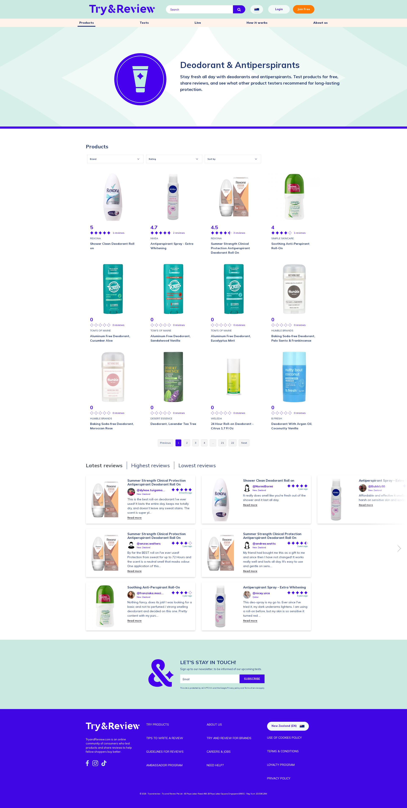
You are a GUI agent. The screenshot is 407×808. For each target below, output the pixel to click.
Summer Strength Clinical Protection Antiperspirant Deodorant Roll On (156, 482)
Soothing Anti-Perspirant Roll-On (153, 587)
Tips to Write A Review (164, 738)
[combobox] (115, 159)
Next (399, 548)
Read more (134, 517)
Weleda (216, 418)
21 (222, 442)
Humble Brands (282, 330)
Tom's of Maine (100, 330)
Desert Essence (161, 418)
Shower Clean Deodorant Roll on (268, 480)
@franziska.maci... (150, 593)
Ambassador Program (164, 765)
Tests (144, 23)
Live (198, 23)
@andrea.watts (264, 543)
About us (320, 23)
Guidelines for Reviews (165, 752)
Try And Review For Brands (229, 738)
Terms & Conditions (283, 751)
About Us (214, 724)
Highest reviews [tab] (150, 465)
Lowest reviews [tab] (197, 465)
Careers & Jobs (219, 752)
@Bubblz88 (376, 486)
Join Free (303, 9)
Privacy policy (233, 688)
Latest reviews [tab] (104, 465)
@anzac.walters (148, 543)
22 (232, 442)
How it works (257, 23)
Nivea (154, 238)
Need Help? (215, 765)
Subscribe (252, 678)
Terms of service (251, 688)
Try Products (157, 724)
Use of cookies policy (284, 738)
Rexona (95, 238)
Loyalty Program (281, 765)
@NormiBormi (262, 486)
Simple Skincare (282, 238)
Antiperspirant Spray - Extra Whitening (274, 587)
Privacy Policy (278, 778)
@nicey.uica (261, 593)
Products (86, 23)
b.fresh (276, 418)
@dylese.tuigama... (151, 490)
